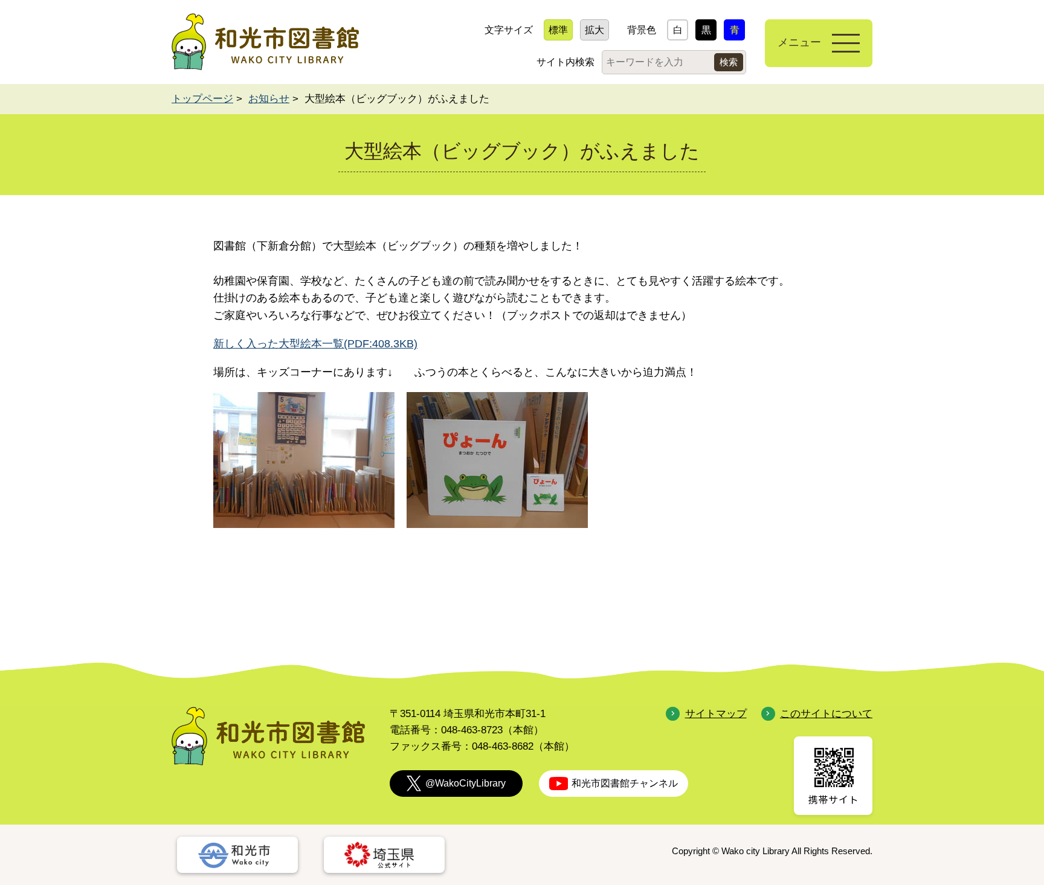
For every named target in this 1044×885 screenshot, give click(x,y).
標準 (558, 30)
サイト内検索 (565, 62)
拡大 (594, 30)
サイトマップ (715, 713)
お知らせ (268, 99)
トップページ (202, 99)
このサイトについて (826, 713)
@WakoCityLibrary (465, 783)
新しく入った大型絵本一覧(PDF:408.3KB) (315, 344)
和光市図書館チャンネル (625, 783)
